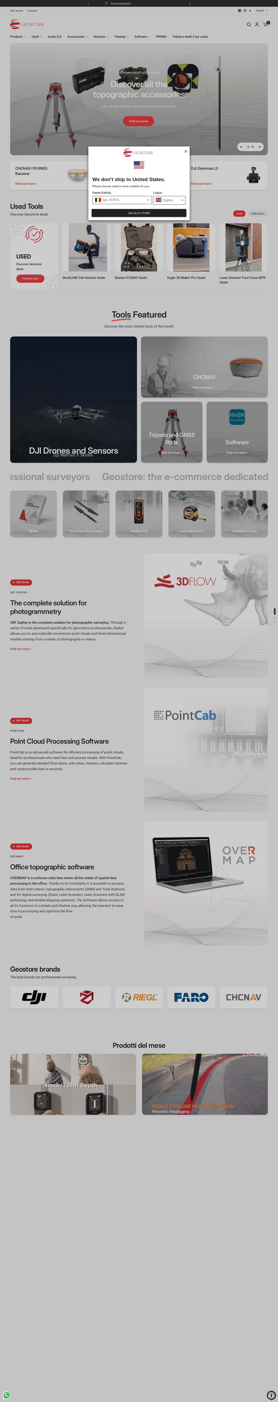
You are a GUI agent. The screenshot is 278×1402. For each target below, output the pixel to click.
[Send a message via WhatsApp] (7, 1395)
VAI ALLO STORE (139, 213)
